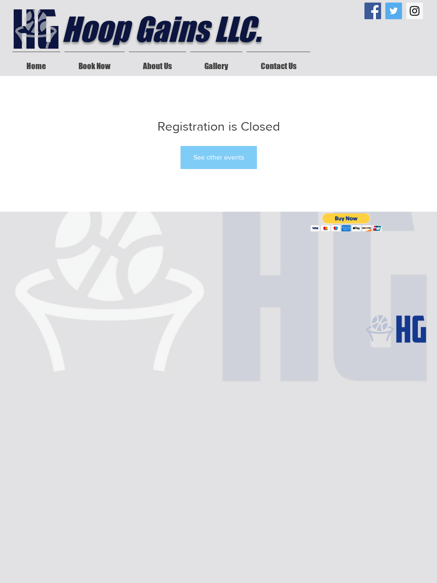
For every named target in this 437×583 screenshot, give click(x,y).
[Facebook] (372, 11)
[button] (346, 223)
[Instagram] (414, 11)
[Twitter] (393, 11)
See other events (218, 157)
